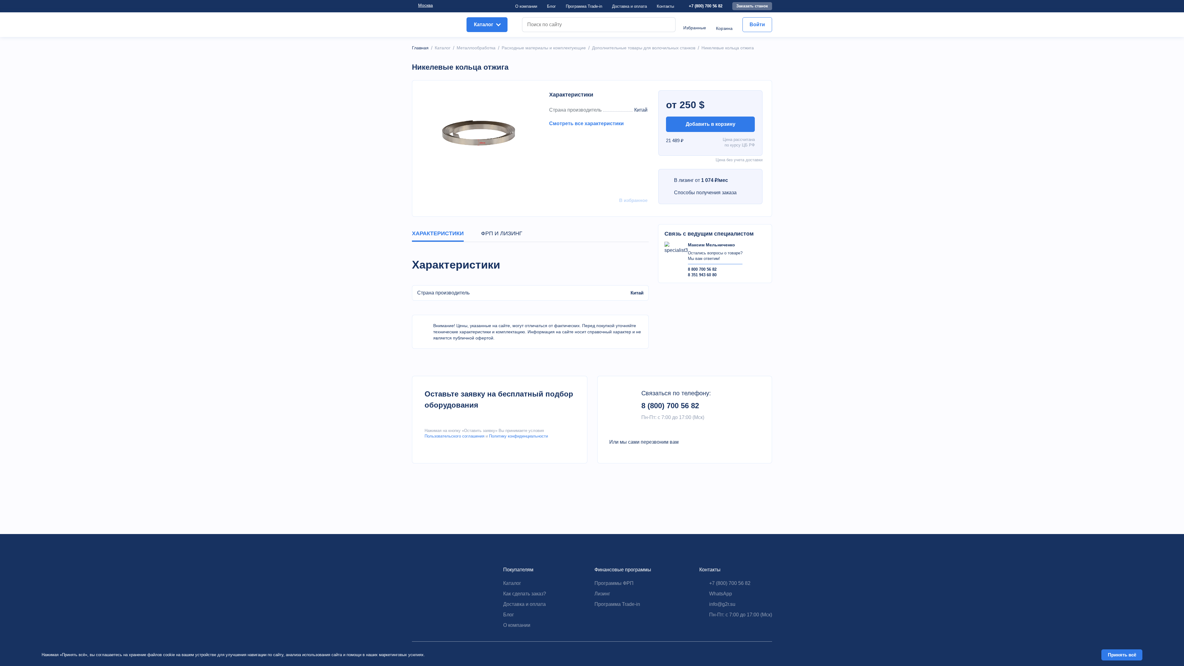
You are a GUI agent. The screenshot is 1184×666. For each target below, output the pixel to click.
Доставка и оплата (524, 604)
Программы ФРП (614, 583)
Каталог (512, 583)
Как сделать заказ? (524, 593)
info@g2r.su (722, 604)
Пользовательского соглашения (454, 436)
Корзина (724, 28)
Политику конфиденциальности (518, 436)
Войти (757, 24)
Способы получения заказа (705, 192)
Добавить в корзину (710, 124)
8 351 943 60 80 (702, 275)
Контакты (665, 6)
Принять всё (1122, 654)
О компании (526, 6)
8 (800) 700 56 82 (670, 405)
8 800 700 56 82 (702, 269)
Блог (551, 6)
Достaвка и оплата (629, 6)
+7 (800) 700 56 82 (705, 6)
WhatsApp (720, 593)
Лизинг (602, 593)
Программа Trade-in (584, 6)
